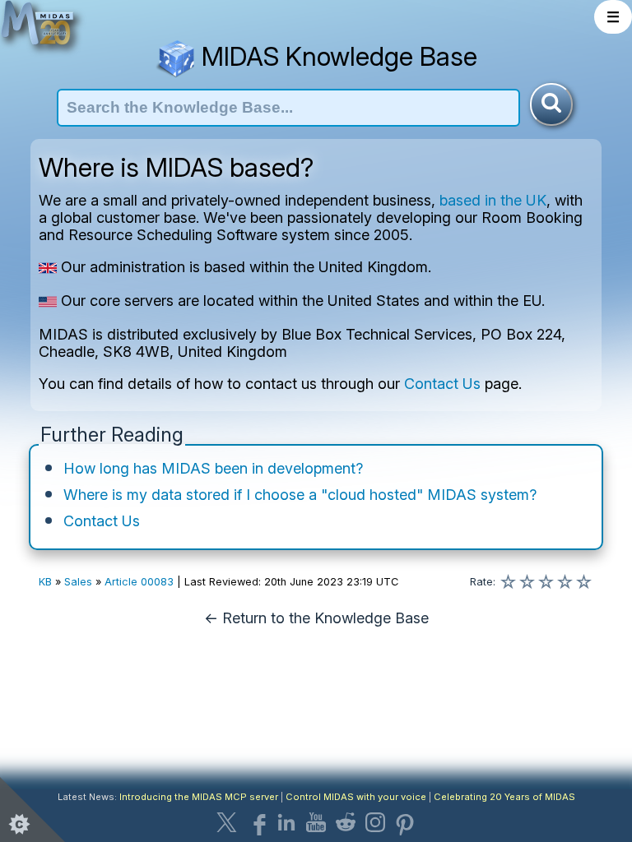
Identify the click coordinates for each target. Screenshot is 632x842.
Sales (78, 582)
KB (45, 582)
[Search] (551, 104)
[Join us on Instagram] (375, 822)
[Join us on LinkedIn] (286, 822)
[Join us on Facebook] (257, 822)
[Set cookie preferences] (33, 809)
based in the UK (492, 200)
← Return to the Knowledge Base (316, 618)
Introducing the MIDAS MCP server (198, 797)
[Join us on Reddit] (345, 822)
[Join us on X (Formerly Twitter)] (227, 822)
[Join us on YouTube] (316, 822)
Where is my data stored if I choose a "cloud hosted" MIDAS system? (300, 494)
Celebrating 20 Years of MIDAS (504, 797)
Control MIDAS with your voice (356, 797)
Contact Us (442, 383)
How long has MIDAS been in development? (213, 468)
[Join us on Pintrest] (405, 822)
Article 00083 (139, 582)
